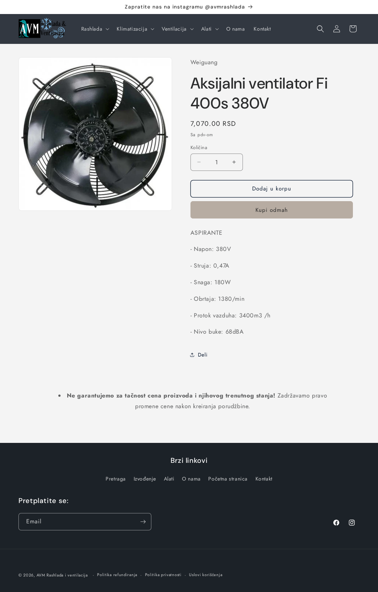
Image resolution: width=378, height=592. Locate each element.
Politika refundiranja (117, 575)
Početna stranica (228, 478)
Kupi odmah (271, 210)
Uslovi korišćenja (205, 575)
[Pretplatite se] (143, 521)
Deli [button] (202, 354)
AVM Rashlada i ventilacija (62, 575)
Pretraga (116, 478)
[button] (95, 29)
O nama (191, 478)
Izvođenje (145, 478)
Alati (169, 478)
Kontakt (263, 478)
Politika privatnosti (163, 575)
